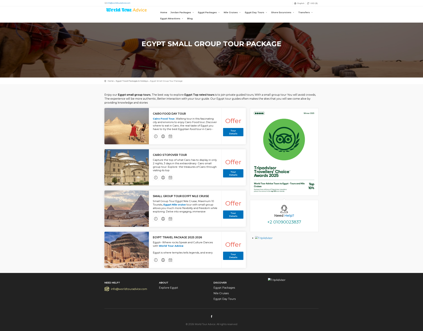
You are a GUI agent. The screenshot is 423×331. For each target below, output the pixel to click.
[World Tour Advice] (126, 10)
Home (163, 12)
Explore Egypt (168, 287)
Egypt (167, 204)
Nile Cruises (231, 12)
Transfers (304, 12)
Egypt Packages (207, 12)
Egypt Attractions (170, 18)
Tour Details (233, 132)
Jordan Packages (181, 12)
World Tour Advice (171, 245)
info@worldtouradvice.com (118, 3)
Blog (190, 18)
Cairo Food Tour (164, 118)
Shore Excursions (281, 12)
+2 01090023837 (284, 222)
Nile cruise (179, 204)
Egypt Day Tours (255, 12)
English (300, 3)
